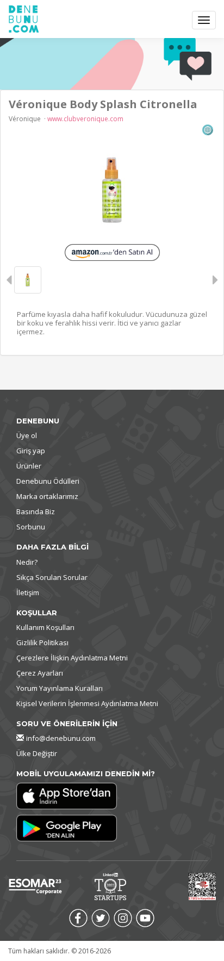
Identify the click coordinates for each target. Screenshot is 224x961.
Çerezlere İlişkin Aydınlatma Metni (72, 658)
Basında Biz (35, 511)
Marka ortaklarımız (47, 496)
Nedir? (27, 562)
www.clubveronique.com (85, 118)
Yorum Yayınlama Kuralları (59, 688)
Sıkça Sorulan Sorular (52, 577)
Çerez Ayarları (39, 673)
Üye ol (26, 435)
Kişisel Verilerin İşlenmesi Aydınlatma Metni (87, 703)
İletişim (27, 592)
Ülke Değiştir (36, 753)
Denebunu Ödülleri (47, 481)
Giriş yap (30, 450)
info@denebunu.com (61, 738)
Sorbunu (30, 527)
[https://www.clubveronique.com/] (207, 129)
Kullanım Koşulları (45, 627)
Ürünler (28, 466)
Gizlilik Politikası (42, 642)
